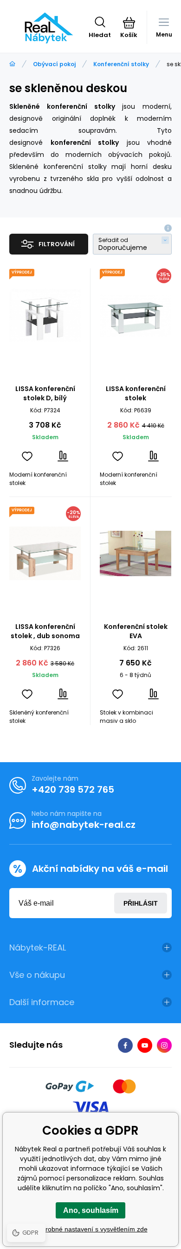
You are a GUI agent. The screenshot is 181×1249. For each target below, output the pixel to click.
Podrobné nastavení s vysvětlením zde (91, 1229)
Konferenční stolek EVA (136, 631)
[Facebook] (125, 1045)
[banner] (49, 27)
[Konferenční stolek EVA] (135, 553)
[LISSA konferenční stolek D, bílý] (45, 315)
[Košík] (128, 23)
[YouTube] (144, 1045)
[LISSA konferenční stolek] (135, 315)
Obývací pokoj (54, 64)
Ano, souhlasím (90, 1210)
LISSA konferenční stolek (136, 393)
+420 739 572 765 (73, 789)
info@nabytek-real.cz (84, 824)
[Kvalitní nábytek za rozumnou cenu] (12, 64)
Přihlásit (140, 903)
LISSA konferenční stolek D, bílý (45, 393)
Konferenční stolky (121, 64)
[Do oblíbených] (27, 456)
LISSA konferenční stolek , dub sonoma (45, 631)
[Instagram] (164, 1045)
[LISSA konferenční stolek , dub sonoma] (45, 553)
